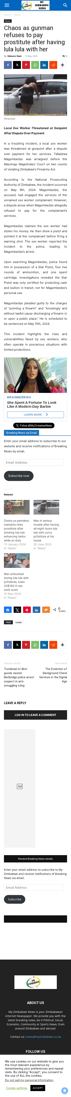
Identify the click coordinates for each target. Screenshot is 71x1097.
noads (18, 622)
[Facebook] (8, 65)
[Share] (7, 610)
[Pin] (27, 610)
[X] (17, 65)
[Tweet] (17, 610)
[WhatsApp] (35, 65)
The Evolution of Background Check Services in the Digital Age (53, 675)
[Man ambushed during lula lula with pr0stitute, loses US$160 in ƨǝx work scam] (17, 560)
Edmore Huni (14, 55)
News (17, 14)
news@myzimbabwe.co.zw (43, 1037)
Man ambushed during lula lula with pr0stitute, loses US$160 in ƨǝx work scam (16, 581)
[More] (62, 65)
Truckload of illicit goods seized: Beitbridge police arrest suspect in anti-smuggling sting (19, 677)
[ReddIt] (53, 65)
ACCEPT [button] (38, 1087)
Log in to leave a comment (35, 715)
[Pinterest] (26, 65)
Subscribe (14, 899)
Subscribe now (18, 476)
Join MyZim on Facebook (35, 919)
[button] (6, 5)
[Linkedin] (44, 65)
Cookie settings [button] (16, 1088)
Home (7, 14)
